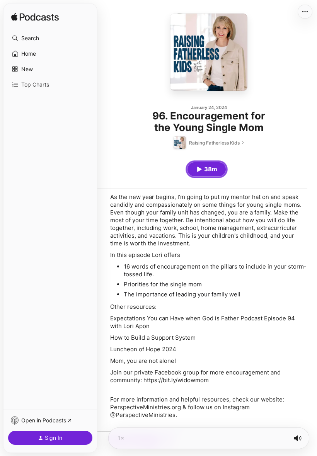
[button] (50, 38)
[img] (35, 17)
